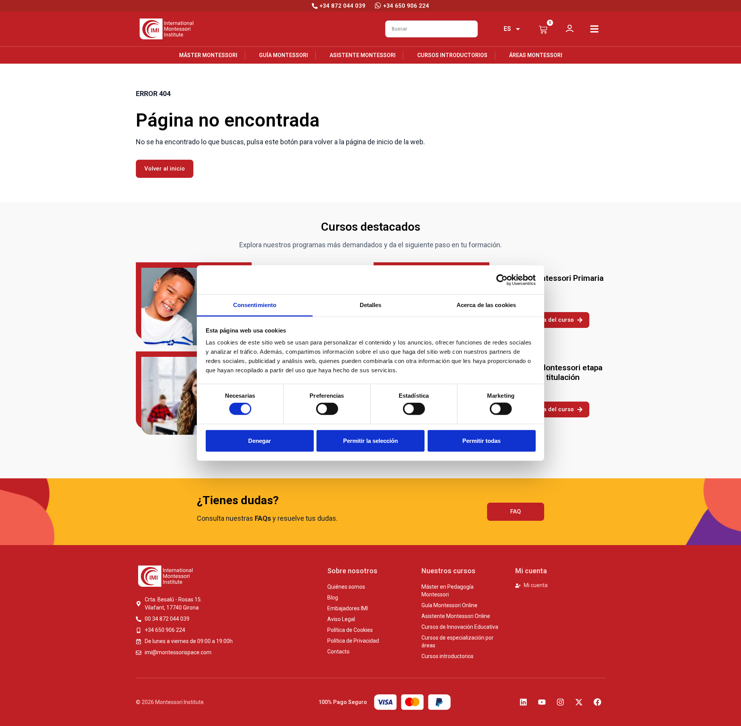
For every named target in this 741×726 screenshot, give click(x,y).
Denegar (259, 440)
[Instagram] (560, 702)
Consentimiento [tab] (254, 305)
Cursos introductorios (452, 55)
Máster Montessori (208, 55)
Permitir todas (481, 440)
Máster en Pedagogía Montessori (447, 591)
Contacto (338, 651)
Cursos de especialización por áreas (457, 641)
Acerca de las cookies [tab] (486, 305)
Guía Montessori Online (449, 605)
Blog (332, 597)
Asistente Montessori (363, 55)
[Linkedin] (523, 702)
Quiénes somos (346, 587)
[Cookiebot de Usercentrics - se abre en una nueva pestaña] (502, 279)
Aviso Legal (341, 619)
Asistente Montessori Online (455, 616)
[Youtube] (542, 702)
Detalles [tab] (371, 305)
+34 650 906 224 (406, 5)
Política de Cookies (350, 630)
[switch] (327, 409)
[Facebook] (597, 702)
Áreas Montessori (535, 55)
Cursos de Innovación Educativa (459, 627)
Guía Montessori (283, 55)
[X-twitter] (579, 702)
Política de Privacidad (353, 641)
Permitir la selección (370, 440)
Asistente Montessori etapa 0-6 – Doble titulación (552, 372)
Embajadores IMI (347, 608)
